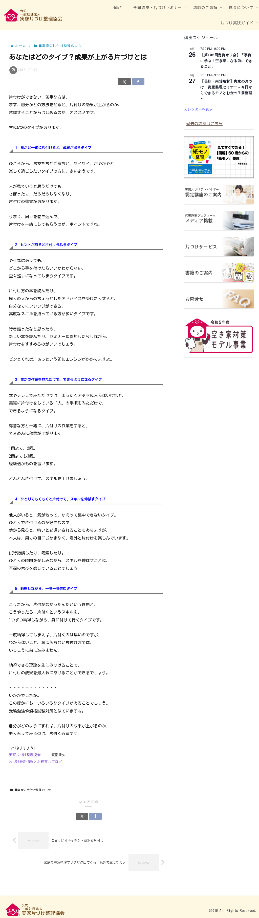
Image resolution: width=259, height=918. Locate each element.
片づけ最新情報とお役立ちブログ (35, 761)
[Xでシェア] (124, 81)
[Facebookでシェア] (138, 81)
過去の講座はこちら (204, 124)
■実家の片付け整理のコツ (32, 789)
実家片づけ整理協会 (25, 755)
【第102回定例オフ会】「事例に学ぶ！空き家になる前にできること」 (226, 60)
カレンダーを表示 (198, 108)
